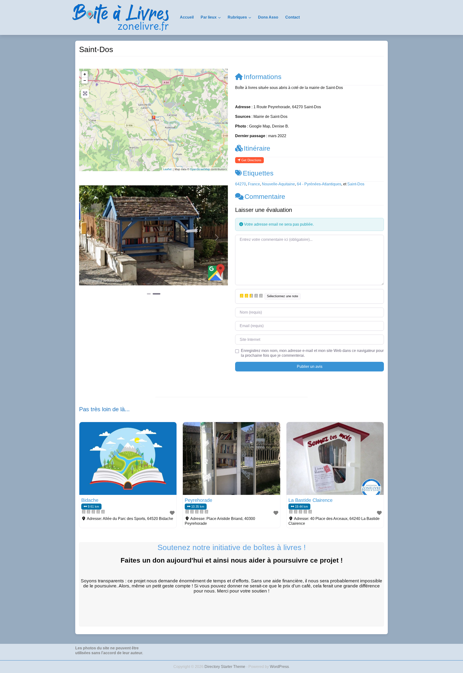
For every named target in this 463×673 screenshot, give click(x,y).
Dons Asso (268, 17)
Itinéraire (257, 148)
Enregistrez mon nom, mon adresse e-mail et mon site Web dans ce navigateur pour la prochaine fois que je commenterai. (312, 353)
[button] (90, 238)
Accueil (187, 17)
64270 (240, 184)
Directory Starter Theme (225, 667)
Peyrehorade (198, 500)
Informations (262, 77)
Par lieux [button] (209, 17)
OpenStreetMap (200, 169)
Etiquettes (258, 173)
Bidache (89, 500)
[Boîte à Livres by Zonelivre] (120, 17)
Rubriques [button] (237, 17)
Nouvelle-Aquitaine (278, 184)
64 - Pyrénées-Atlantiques (319, 184)
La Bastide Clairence (310, 500)
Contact (292, 17)
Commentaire (265, 196)
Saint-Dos (355, 184)
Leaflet (167, 169)
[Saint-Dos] (153, 118)
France (254, 184)
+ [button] (84, 74)
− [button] (84, 80)
